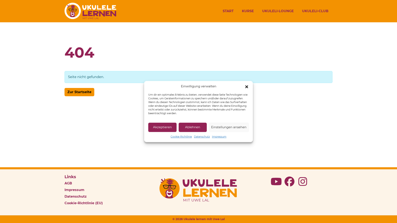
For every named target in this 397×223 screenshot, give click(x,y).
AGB (68, 183)
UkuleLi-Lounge (278, 11)
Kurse (248, 11)
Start (228, 11)
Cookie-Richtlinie (181, 136)
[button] (247, 86)
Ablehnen (192, 127)
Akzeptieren (162, 127)
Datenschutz (202, 136)
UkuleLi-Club (315, 11)
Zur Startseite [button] (79, 92)
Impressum (219, 136)
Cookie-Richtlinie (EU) (84, 203)
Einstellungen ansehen (228, 127)
